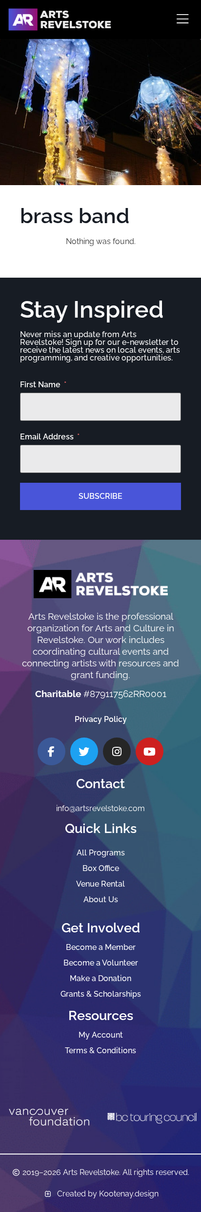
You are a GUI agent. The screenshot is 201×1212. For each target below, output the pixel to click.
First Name (40, 385)
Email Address (47, 437)
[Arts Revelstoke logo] (101, 584)
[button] (182, 19)
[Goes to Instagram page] (117, 751)
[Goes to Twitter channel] (84, 751)
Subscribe (100, 496)
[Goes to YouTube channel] (149, 751)
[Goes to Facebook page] (51, 751)
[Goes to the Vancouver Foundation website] (49, 1117)
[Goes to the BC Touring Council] (152, 1117)
